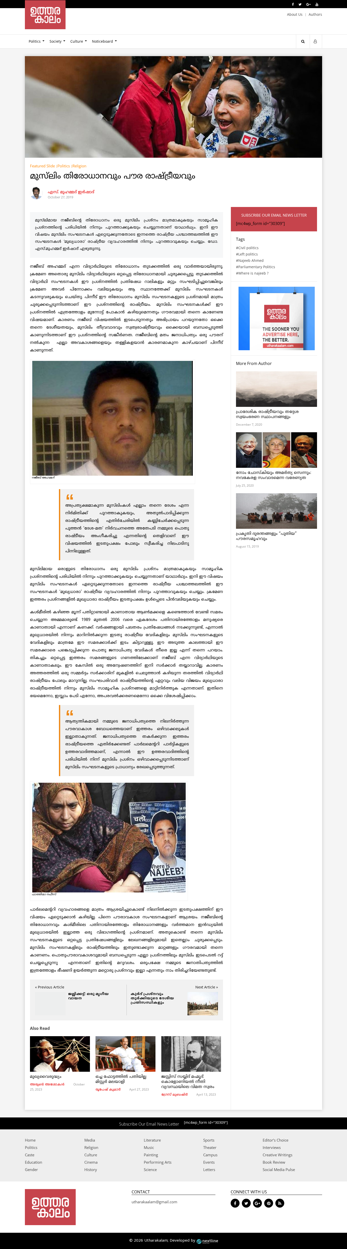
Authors (315, 14)
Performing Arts (157, 1162)
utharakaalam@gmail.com (154, 1201)
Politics (35, 41)
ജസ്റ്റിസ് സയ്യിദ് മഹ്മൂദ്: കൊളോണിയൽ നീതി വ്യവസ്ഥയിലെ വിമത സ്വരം (187, 1082)
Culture (76, 41)
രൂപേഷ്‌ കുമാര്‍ (108, 1090)
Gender (31, 1169)
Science (150, 1169)
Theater (209, 1147)
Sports (208, 1140)
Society (55, 41)
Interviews (272, 1147)
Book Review (274, 1162)
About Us (295, 14)
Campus (210, 1154)
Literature (152, 1140)
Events (209, 1162)
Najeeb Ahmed (251, 260)
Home (30, 1140)
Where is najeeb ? (253, 273)
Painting (151, 1154)
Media (89, 1140)
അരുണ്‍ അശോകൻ (47, 1085)
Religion (79, 165)
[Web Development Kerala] (207, 1240)
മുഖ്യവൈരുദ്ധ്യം (45, 1076)
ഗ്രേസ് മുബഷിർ (174, 1095)
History (90, 1169)
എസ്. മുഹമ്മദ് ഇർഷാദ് (71, 192)
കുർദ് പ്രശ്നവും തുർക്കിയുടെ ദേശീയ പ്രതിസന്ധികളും (152, 998)
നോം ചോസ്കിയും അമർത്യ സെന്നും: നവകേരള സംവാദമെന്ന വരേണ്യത (274, 475)
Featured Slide (42, 165)
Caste (29, 1154)
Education (33, 1162)
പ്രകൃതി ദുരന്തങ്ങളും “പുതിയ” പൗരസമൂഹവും (266, 536)
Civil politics (248, 247)
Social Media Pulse (279, 1169)
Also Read (40, 1028)
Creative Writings (277, 1154)
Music (149, 1147)
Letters (209, 1169)
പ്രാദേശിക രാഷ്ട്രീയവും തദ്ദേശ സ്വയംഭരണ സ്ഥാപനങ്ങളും (267, 414)
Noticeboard (102, 41)
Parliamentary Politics (256, 266)
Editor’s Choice (275, 1140)
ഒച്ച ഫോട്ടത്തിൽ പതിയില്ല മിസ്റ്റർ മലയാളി (121, 1079)
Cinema (91, 1162)
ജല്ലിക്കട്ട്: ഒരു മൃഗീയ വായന (88, 996)
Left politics (248, 254)
